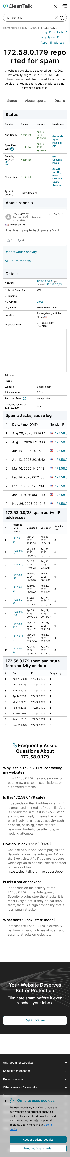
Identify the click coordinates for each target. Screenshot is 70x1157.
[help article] (12, 148)
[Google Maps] (49, 326)
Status (12, 101)
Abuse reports (35, 101)
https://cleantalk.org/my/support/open (36, 871)
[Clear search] (56, 17)
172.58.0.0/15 (54, 284)
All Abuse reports (18, 261)
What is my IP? (50, 37)
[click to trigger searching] (62, 18)
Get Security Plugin (57, 159)
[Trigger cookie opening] (6, 1100)
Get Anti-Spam (35, 1020)
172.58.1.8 (18, 564)
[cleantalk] (17, 6)
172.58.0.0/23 (44, 281)
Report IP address (52, 42)
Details (60, 101)
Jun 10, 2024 (56, 70)
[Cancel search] (55, 6)
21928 (40, 301)
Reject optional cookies (38, 1148)
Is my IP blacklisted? (54, 32)
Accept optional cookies (38, 1139)
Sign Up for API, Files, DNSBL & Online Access (57, 177)
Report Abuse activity (21, 252)
